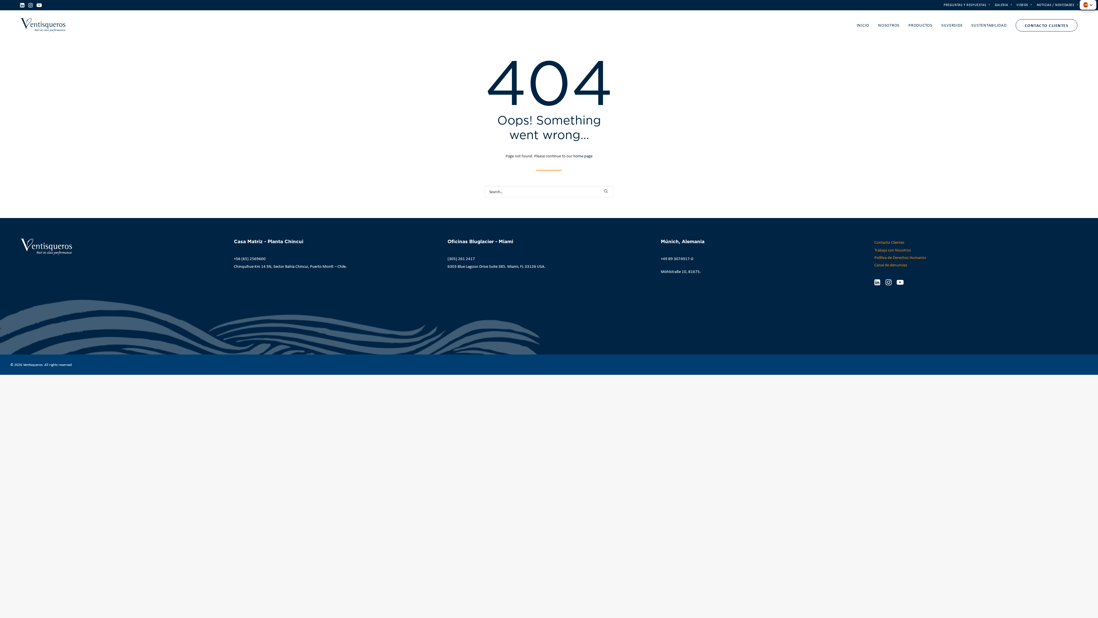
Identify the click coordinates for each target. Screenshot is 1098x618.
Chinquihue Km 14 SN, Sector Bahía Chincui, (271, 266)
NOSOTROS (889, 25)
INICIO (863, 25)
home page (582, 156)
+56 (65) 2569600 (250, 259)
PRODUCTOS (920, 25)
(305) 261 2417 (461, 259)
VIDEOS (1022, 5)
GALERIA (1001, 5)
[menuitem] (967, 5)
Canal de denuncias (890, 265)
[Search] (549, 191)
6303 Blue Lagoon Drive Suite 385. (476, 266)
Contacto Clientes (889, 242)
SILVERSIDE (952, 25)
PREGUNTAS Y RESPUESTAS (965, 5)
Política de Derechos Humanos (900, 257)
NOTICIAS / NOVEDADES (1056, 5)
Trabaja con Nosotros (892, 250)
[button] (22, 5)
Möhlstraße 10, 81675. (681, 271)
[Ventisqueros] (43, 25)
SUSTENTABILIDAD (988, 25)
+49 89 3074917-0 (677, 259)
